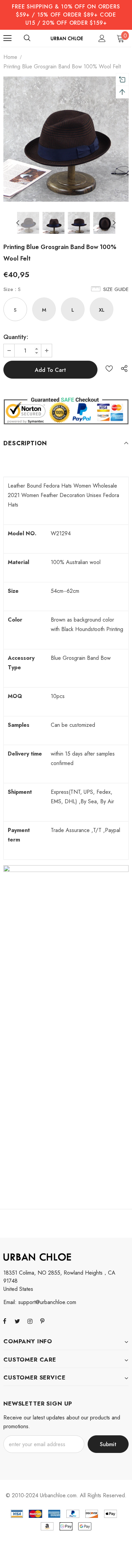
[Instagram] (30, 1321)
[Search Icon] (27, 38)
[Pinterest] (42, 1321)
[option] (66, 139)
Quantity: (15, 337)
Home (10, 57)
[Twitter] (17, 1321)
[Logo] (67, 38)
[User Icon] (102, 38)
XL (102, 310)
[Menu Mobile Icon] (7, 38)
